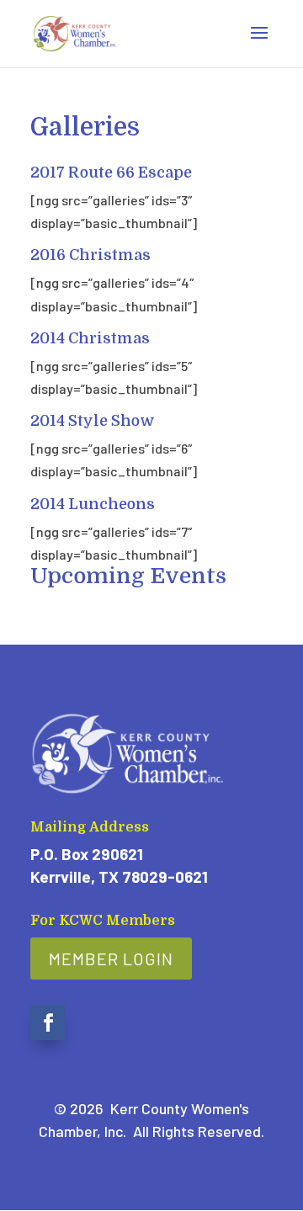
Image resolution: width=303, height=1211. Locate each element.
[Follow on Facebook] (48, 1022)
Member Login (111, 958)
